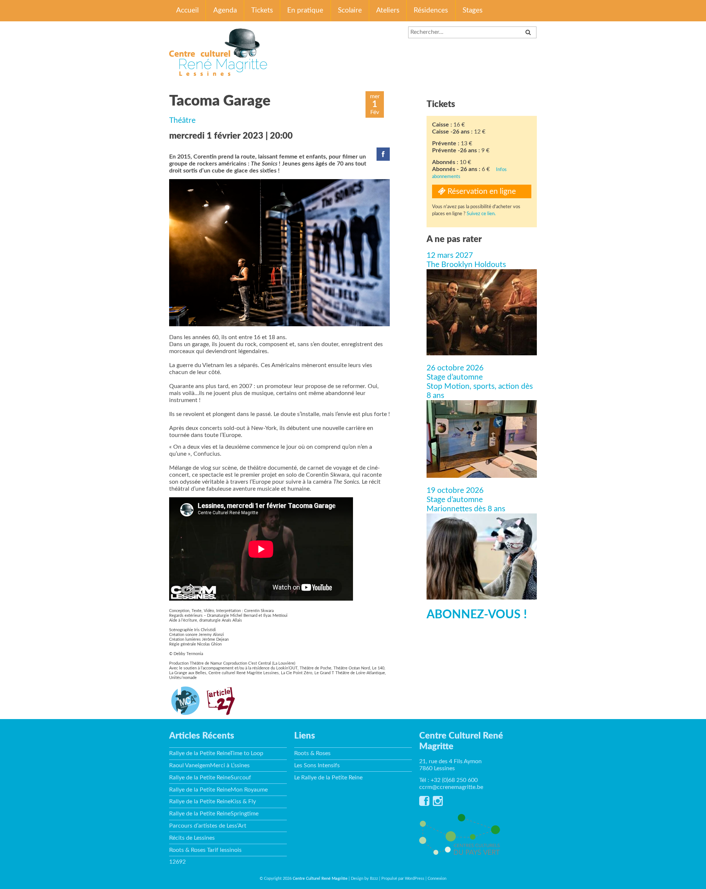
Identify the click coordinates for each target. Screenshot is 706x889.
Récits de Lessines (192, 838)
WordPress (414, 878)
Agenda (225, 10)
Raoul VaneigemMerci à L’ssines (209, 765)
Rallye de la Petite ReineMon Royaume (218, 790)
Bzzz (374, 878)
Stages (472, 10)
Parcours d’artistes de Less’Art (207, 826)
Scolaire (350, 10)
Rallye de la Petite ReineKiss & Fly (212, 801)
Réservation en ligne (481, 191)
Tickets (262, 10)
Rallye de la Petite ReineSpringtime (213, 814)
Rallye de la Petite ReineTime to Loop (216, 753)
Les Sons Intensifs (317, 765)
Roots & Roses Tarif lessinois (205, 850)
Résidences (431, 10)
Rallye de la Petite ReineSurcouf (210, 777)
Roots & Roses (312, 753)
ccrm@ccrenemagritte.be (451, 787)
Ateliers (387, 10)
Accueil (187, 10)
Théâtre (182, 120)
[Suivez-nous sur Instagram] (438, 803)
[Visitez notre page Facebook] (424, 803)
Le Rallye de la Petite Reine (328, 777)
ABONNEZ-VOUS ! (477, 614)
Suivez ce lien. (481, 213)
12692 (177, 862)
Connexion (437, 878)
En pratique (305, 10)
